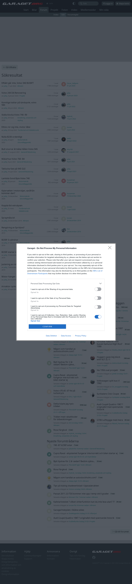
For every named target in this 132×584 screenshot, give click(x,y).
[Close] (110, 248)
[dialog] (66, 292)
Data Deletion (51, 336)
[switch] (98, 289)
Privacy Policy (80, 336)
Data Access (66, 336)
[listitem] (66, 283)
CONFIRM (47, 327)
